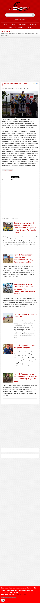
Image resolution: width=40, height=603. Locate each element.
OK (3, 600)
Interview (33, 24)
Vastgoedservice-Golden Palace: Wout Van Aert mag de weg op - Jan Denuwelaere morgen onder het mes (25, 289)
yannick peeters (7, 170)
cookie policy (21, 594)
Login (23, 19)
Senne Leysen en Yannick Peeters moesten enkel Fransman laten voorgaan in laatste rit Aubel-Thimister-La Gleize (25, 227)
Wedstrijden (22, 24)
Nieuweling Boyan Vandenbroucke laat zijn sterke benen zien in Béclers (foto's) (19, 34)
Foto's (10, 27)
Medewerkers (19, 27)
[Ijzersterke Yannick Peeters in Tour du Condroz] (20, 116)
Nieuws (13, 24)
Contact (17, 19)
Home (5, 24)
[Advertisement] (20, 59)
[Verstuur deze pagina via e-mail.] (37, 83)
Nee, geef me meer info (8, 597)
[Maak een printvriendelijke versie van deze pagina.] (34, 83)
